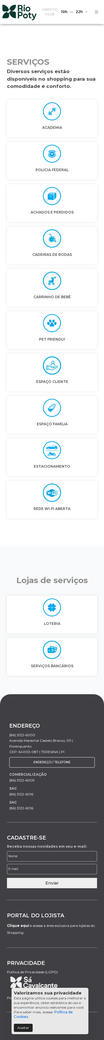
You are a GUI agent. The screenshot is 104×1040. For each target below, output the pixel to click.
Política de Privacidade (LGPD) (32, 972)
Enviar (52, 883)
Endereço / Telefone (52, 762)
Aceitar (23, 1027)
